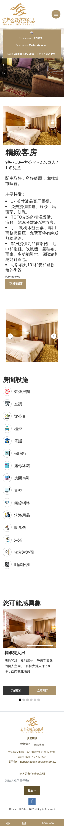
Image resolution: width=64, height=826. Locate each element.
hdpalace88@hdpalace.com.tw (38, 761)
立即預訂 (16, 283)
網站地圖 (39, 744)
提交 (30, 790)
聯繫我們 (25, 743)
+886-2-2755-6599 (35, 757)
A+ (3, 73)
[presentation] (10, 336)
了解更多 (16, 690)
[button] (20, 700)
